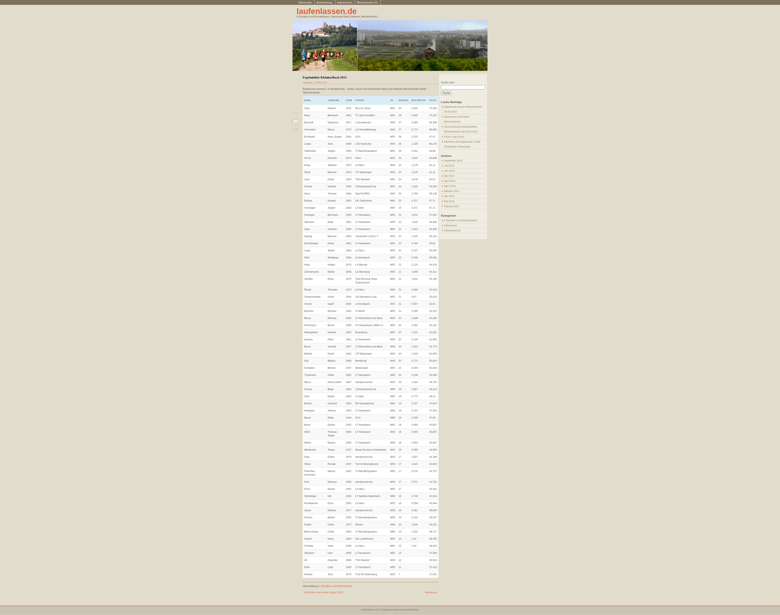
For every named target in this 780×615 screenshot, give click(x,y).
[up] (295, 115)
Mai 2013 (449, 201)
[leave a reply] (295, 121)
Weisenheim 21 (367, 2)
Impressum (344, 2)
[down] (295, 127)
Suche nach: (448, 82)
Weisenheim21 (452, 230)
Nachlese (430, 592)
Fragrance (386, 609)
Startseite (305, 2)
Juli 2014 (449, 165)
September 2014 (453, 160)
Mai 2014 (449, 176)
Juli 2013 (449, 196)
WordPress (412, 609)
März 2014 (450, 186)
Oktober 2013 (451, 191)
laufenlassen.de (327, 11)
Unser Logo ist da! (454, 136)
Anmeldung (324, 2)
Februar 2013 (451, 206)
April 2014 (449, 181)
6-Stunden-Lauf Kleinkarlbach (335, 586)
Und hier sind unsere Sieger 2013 (324, 592)
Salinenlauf (450, 225)
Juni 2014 (449, 170)
